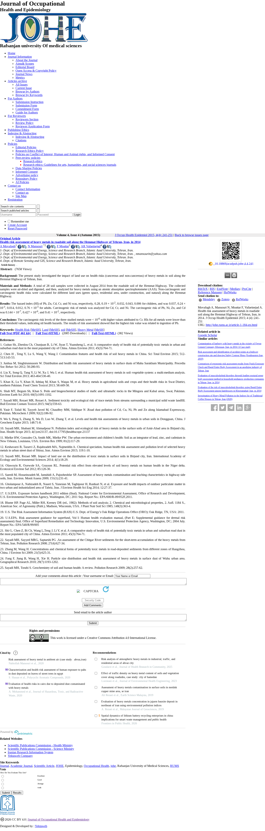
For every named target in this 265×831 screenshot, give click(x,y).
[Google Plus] (247, 407)
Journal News (24, 74)
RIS (212, 288)
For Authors (15, 98)
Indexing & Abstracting (22, 133)
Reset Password (17, 228)
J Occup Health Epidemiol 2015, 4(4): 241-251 (144, 235)
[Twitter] (222, 407)
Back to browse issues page (192, 235)
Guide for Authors (27, 112)
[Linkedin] (239, 407)
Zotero (225, 299)
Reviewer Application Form (33, 126)
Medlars (235, 288)
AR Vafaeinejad (90, 246)
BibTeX (203, 288)
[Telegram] (231, 407)
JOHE (60, 765)
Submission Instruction (29, 102)
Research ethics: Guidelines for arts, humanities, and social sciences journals (69, 164)
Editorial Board (25, 67)
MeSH (35, 329)
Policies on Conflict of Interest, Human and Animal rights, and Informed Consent (65, 154)
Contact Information (28, 189)
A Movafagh (8, 246)
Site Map (21, 196)
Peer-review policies (28, 157)
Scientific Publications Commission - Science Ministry (41, 748)
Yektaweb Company (20, 755)
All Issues (22, 84)
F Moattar (63, 246)
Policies (12, 143)
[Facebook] (214, 407)
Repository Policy (26, 178)
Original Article (10, 238)
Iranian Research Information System (30, 752)
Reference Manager (210, 292)
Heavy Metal (86, 329)
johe (113, 765)
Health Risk (22, 329)
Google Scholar (207, 335)
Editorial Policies (26, 147)
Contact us (14, 185)
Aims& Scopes (25, 63)
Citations (21, 140)
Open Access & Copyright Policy (36, 70)
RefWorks (230, 292)
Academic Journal (21, 765)
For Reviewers (17, 116)
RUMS (174, 765)
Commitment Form (27, 109)
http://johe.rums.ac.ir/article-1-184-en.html (231, 325)
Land (45, 329)
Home (11, 53)
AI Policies (22, 182)
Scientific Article (44, 765)
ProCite (246, 288)
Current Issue (24, 88)
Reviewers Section (27, 119)
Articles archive (17, 81)
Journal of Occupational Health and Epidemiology (58, 819)
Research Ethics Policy (30, 150)
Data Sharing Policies (29, 168)
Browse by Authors (27, 91)
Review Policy (25, 123)
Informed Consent (27, 171)
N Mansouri (35, 246)
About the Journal (26, 60)
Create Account (17, 225)
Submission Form (26, 105)
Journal (4, 765)
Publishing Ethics (18, 129)
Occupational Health (96, 765)
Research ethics (32, 161)
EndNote (222, 288)
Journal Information (20, 56)
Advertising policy (27, 175)
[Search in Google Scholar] (20, 247)
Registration (15, 199)
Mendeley (209, 299)
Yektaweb (41, 826)
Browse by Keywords (29, 95)
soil (63, 329)
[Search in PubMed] (24, 247)
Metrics (20, 77)
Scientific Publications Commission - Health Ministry (40, 745)
